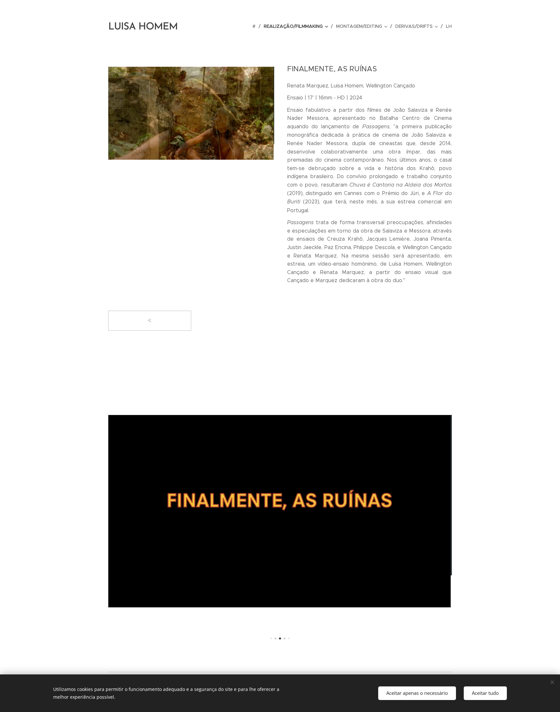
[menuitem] (256, 26)
